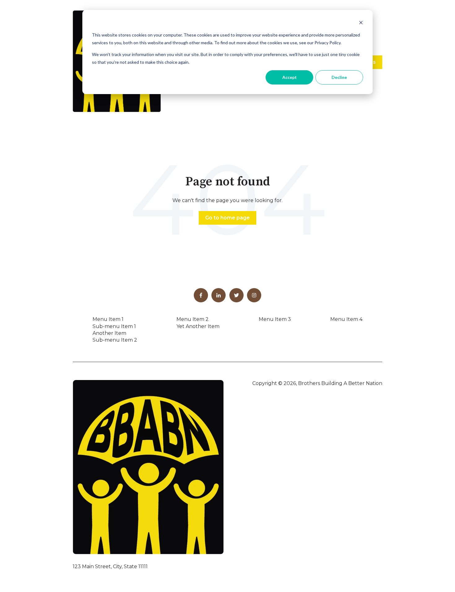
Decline (339, 77)
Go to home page (227, 218)
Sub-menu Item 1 (114, 326)
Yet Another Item (197, 326)
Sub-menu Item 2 (115, 340)
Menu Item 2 (192, 319)
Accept (289, 77)
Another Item (109, 333)
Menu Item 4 (346, 319)
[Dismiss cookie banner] (361, 23)
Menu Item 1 (108, 319)
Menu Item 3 (275, 319)
